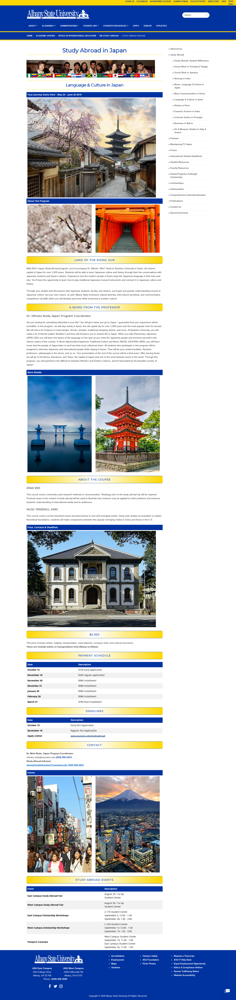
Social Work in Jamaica (186, 73)
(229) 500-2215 (64, 757)
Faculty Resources (179, 168)
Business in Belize (183, 123)
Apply (136, 26)
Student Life (90, 26)
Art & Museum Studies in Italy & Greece (190, 131)
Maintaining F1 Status (181, 144)
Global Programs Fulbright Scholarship (183, 175)
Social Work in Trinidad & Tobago (191, 67)
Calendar (142, 1)
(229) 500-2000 (59, 979)
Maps (114, 964)
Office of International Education (77, 36)
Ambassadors (177, 189)
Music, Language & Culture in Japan (189, 86)
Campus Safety (150, 956)
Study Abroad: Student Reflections (191, 61)
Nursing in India (182, 78)
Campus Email (180, 1)
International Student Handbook (186, 156)
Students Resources (115, 26)
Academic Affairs (45, 36)
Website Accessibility (185, 975)
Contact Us (175, 207)
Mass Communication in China (189, 94)
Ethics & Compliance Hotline (188, 967)
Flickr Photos (149, 964)
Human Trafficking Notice (186, 971)
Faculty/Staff (198, 1)
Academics (48, 26)
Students (115, 967)
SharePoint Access (160, 1)
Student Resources (179, 162)
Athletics (161, 26)
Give (224, 1)
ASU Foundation (151, 960)
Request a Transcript (184, 956)
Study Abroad (177, 55)
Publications (176, 201)
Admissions (176, 49)
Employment (117, 960)
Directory (213, 1)
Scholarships (177, 183)
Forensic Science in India (187, 111)
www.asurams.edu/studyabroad (88, 736)
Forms (173, 150)
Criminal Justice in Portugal (188, 117)
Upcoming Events (179, 213)
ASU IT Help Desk (182, 960)
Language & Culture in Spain (188, 100)
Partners (174, 138)
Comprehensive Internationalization (188, 195)
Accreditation (117, 956)
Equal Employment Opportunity (189, 964)
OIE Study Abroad (109, 36)
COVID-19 (129, 1)
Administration (68, 26)
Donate (148, 26)
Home (30, 36)
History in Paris (182, 105)
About (32, 26)
